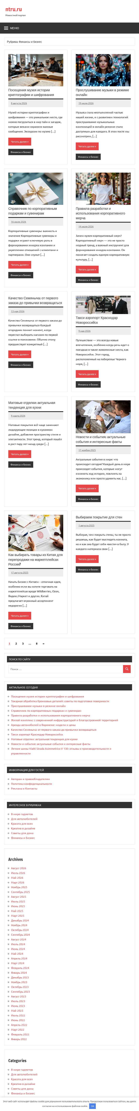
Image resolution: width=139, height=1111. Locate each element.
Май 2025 (17, 910)
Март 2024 (17, 963)
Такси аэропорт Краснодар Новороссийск (97, 320)
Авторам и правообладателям (30, 779)
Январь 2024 (19, 972)
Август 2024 (18, 939)
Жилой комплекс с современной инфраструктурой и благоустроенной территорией (64, 720)
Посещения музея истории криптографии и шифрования (31, 92)
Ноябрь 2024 (19, 925)
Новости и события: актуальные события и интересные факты (100, 439)
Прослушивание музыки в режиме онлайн (102, 92)
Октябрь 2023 (20, 986)
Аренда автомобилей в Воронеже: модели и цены (43, 724)
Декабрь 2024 (20, 920)
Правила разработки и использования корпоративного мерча (100, 213)
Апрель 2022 (19, 1024)
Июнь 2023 (18, 1005)
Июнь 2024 (18, 948)
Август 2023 (18, 996)
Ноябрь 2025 (19, 887)
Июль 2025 (18, 901)
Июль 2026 (18, 872)
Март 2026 (17, 882)
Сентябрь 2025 (20, 891)
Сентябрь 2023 (20, 991)
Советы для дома (22, 833)
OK (92, 1106)
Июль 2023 (18, 1001)
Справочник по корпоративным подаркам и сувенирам (32, 211)
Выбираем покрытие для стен (99, 517)
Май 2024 (17, 953)
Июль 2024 (18, 944)
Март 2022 (17, 1029)
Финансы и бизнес (21, 151)
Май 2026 (17, 877)
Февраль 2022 (20, 1034)
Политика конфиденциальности (31, 783)
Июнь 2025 (18, 906)
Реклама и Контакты (24, 788)
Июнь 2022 (18, 1020)
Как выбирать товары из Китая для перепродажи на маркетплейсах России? (35, 559)
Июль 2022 (18, 1015)
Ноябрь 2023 (19, 982)
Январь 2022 (19, 1039)
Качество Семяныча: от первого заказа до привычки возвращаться (35, 300)
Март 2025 (17, 915)
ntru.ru (13, 9)
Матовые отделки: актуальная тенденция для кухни (31, 405)
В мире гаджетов (22, 814)
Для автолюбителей (24, 818)
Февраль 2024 (20, 967)
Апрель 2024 (19, 958)
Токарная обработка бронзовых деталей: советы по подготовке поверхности (60, 701)
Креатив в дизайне (23, 828)
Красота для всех (22, 823)
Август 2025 (18, 896)
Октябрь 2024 (20, 929)
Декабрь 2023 (20, 977)
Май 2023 (17, 1010)
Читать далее (19, 141)
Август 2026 (18, 868)
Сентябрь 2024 (20, 934)
